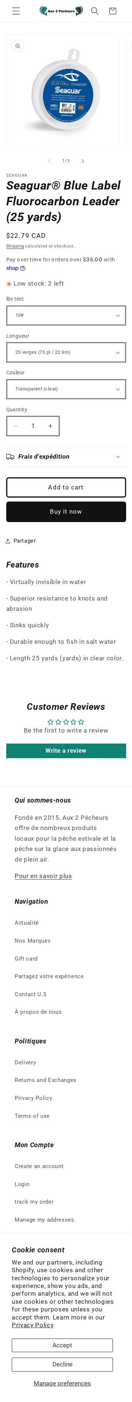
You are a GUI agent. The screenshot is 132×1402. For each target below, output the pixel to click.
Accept (62, 1345)
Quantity (16, 409)
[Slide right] (83, 161)
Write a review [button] (66, 750)
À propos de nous (38, 1012)
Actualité (27, 923)
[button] (16, 11)
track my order (34, 1202)
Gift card (26, 958)
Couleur (15, 372)
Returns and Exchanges (46, 1080)
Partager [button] (25, 540)
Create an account (39, 1166)
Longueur (18, 336)
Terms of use (32, 1116)
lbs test (15, 299)
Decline (62, 1364)
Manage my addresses (44, 1219)
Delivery (25, 1062)
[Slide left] (49, 161)
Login (22, 1184)
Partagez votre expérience (49, 976)
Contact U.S (31, 994)
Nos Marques (33, 940)
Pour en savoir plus (43, 876)
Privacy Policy (33, 1325)
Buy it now (66, 511)
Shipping (15, 246)
